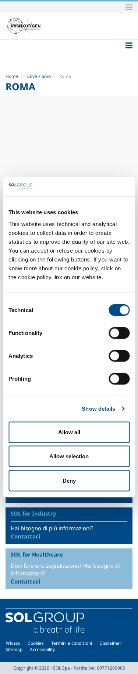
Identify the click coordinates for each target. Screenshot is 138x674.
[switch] (119, 333)
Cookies (36, 643)
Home (12, 76)
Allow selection (69, 456)
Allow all (69, 432)
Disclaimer (110, 643)
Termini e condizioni (71, 643)
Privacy (13, 643)
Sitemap (14, 649)
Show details (98, 409)
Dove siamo (38, 76)
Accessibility (42, 649)
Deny (69, 480)
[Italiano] (24, 25)
